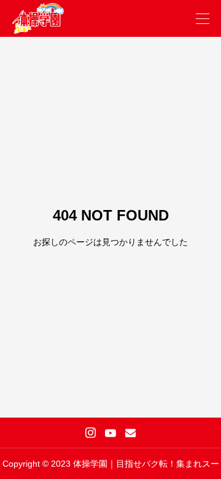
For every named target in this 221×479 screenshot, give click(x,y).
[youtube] (110, 432)
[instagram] (90, 432)
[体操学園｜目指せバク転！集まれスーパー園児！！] (38, 18)
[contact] (130, 432)
